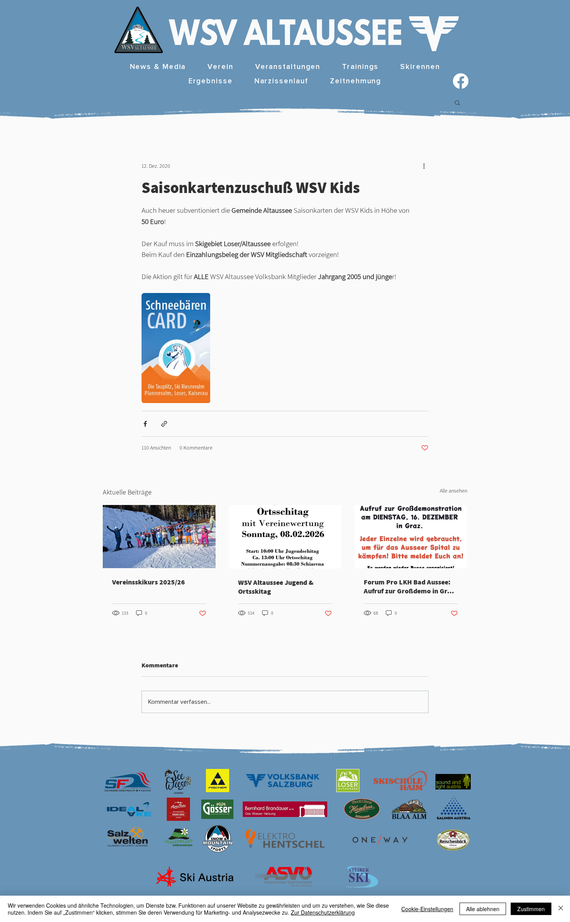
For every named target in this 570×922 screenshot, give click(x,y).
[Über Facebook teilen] (145, 423)
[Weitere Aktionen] (423, 166)
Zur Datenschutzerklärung (323, 912)
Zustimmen (531, 909)
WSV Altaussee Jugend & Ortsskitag (275, 587)
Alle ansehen (453, 490)
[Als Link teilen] (164, 423)
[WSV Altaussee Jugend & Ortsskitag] (285, 537)
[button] (220, 67)
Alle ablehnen (482, 909)
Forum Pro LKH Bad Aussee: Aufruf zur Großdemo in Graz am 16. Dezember (409, 586)
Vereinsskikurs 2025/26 (148, 581)
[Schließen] (560, 909)
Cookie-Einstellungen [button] (427, 909)
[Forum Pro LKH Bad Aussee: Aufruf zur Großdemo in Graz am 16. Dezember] (410, 536)
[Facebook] (460, 81)
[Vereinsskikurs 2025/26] (159, 536)
